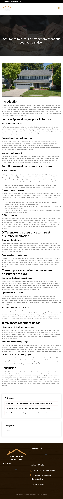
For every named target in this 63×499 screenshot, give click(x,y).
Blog (8, 431)
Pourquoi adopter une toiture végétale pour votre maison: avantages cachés (28, 408)
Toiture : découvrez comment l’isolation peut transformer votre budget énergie (29, 403)
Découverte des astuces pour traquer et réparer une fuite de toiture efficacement (29, 413)
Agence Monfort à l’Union (39, 485)
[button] (46, 454)
